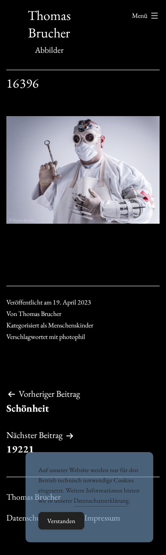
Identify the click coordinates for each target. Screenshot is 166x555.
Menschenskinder (70, 325)
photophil (72, 336)
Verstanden (61, 521)
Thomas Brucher (49, 24)
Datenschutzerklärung (101, 500)
